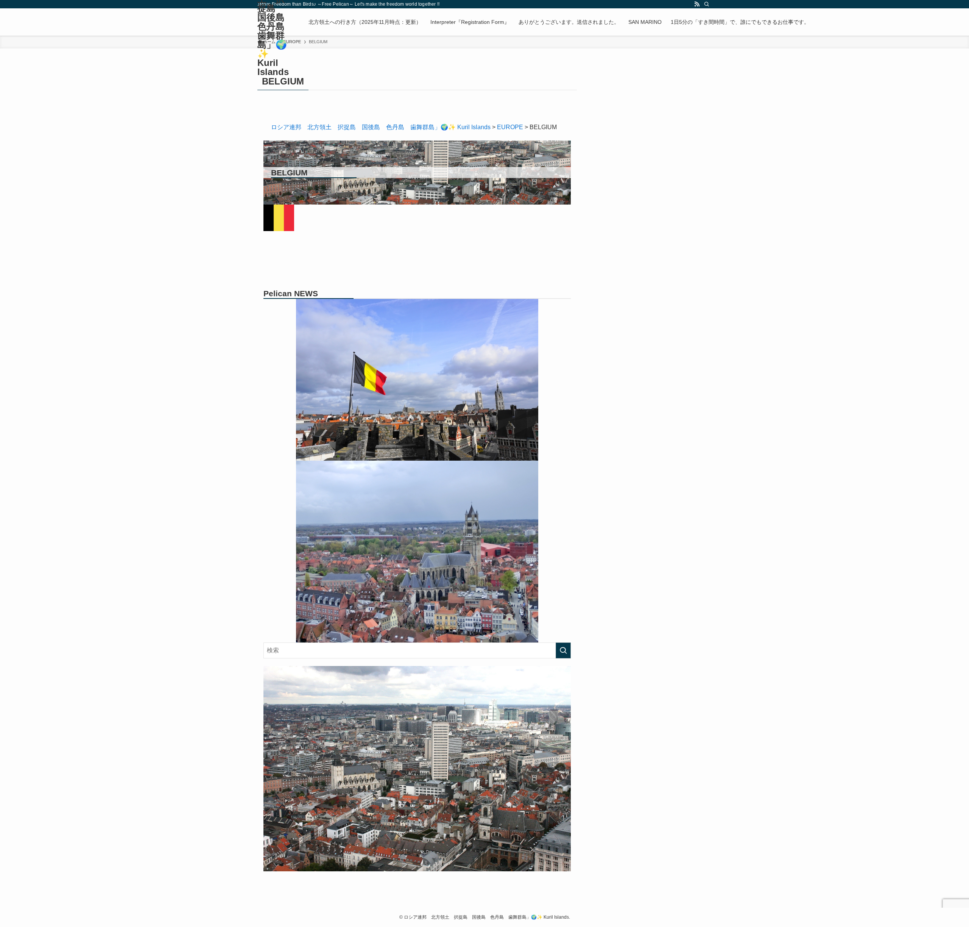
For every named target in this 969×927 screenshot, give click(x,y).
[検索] (707, 4)
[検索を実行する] (563, 650)
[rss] (697, 4)
